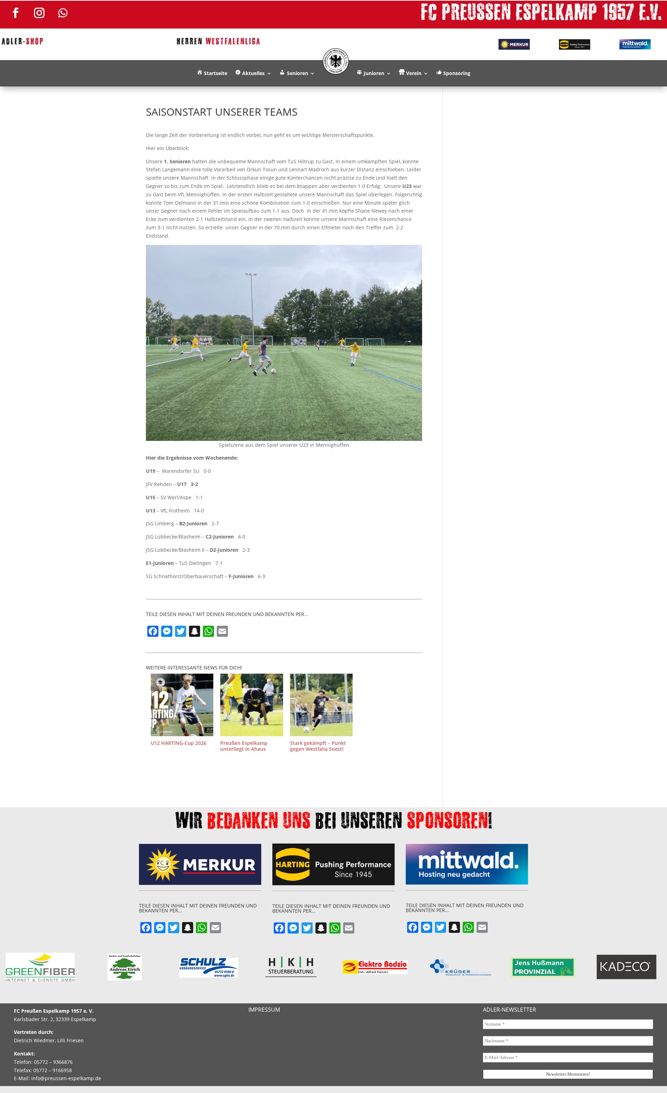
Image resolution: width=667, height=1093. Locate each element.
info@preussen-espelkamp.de (66, 1078)
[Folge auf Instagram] (39, 12)
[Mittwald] (635, 44)
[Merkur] (514, 44)
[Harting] (574, 44)
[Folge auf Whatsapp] (62, 12)
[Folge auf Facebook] (15, 12)
